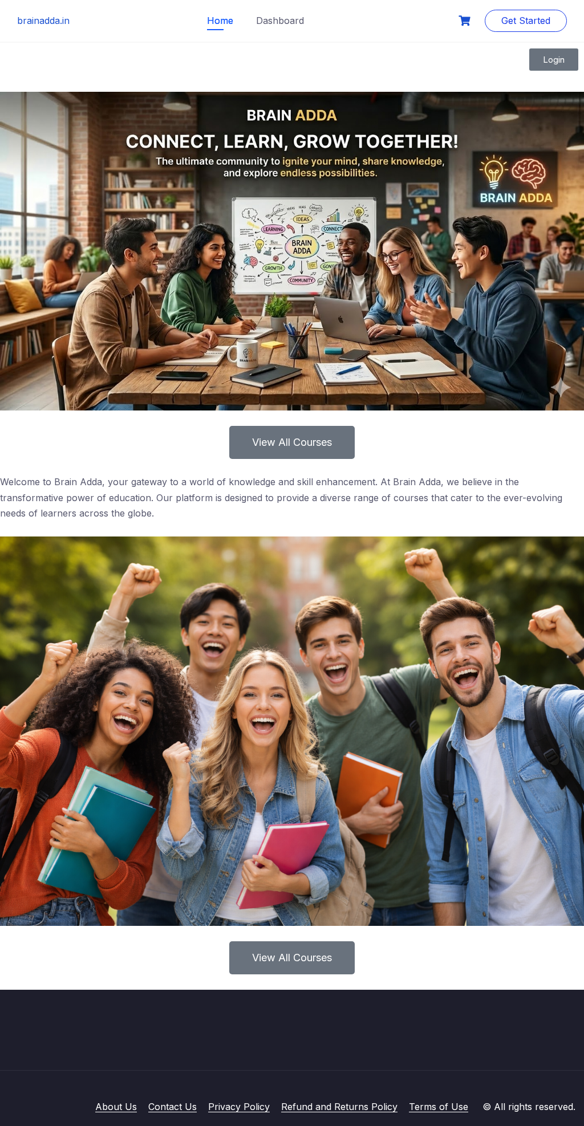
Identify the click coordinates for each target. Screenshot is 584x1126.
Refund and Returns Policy (339, 1106)
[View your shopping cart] (466, 20)
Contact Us (172, 1106)
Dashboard (280, 20)
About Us (116, 1106)
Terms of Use (438, 1106)
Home (220, 20)
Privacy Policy (239, 1106)
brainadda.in (43, 20)
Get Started (525, 20)
